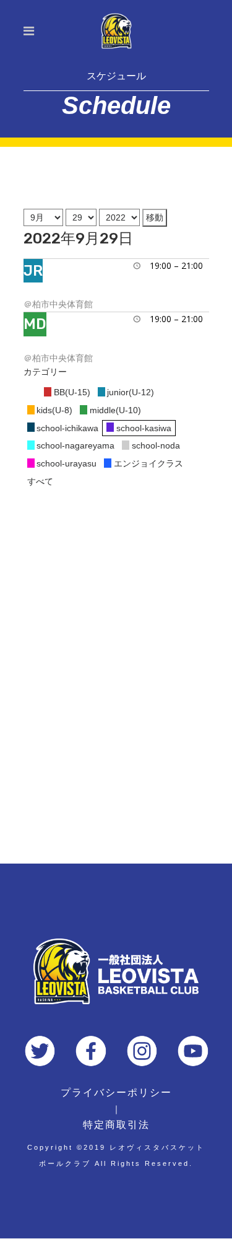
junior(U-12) (130, 392)
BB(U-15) (72, 392)
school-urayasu (67, 463)
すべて (40, 481)
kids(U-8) (54, 410)
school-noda (156, 445)
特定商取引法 (116, 1124)
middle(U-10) (115, 410)
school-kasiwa (143, 428)
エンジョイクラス (148, 463)
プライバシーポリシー (116, 1092)
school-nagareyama (75, 445)
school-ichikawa (67, 428)
